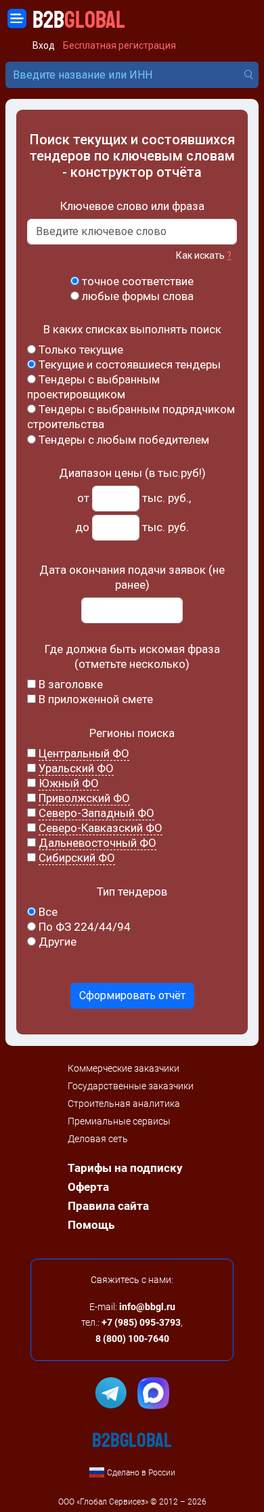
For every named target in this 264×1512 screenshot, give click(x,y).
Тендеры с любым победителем (122, 439)
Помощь (91, 1225)
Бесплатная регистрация (119, 46)
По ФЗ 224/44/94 (83, 926)
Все (47, 912)
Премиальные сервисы (119, 1121)
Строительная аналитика (124, 1103)
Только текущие (79, 349)
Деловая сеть (98, 1138)
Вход (43, 46)
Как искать (204, 255)
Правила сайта (108, 1206)
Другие (56, 941)
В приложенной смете (94, 699)
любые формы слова (136, 296)
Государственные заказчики (131, 1085)
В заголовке (69, 684)
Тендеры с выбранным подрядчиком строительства (131, 416)
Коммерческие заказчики (123, 1068)
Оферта (88, 1187)
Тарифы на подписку (125, 1168)
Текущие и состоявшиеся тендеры (128, 364)
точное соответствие (136, 281)
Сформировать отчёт (132, 995)
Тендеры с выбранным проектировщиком (93, 387)
